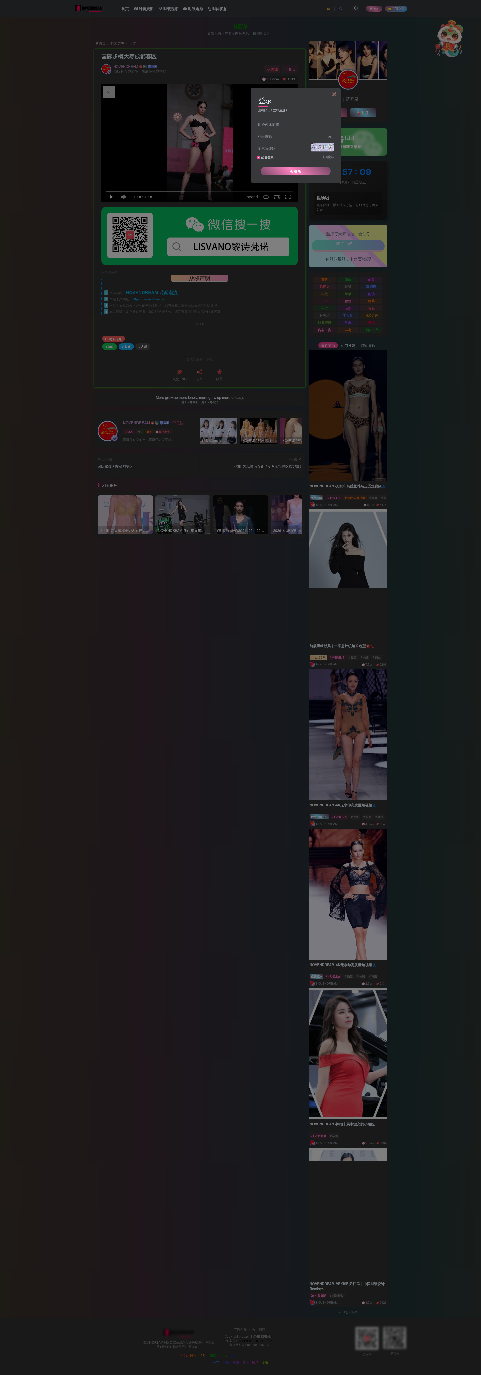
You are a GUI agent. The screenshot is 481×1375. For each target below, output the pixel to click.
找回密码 (327, 157)
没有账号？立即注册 (271, 110)
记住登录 (267, 157)
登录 (297, 171)
